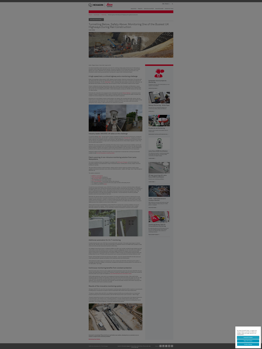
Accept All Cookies (248, 337)
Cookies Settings (248, 344)
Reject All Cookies (248, 340)
